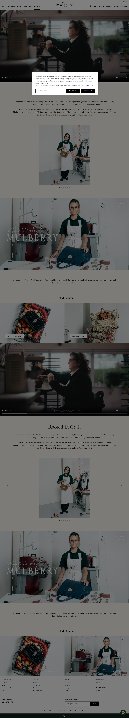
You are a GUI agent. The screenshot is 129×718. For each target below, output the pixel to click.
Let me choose (42, 90)
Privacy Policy (89, 85)
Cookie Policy (79, 85)
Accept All (88, 90)
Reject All (73, 90)
